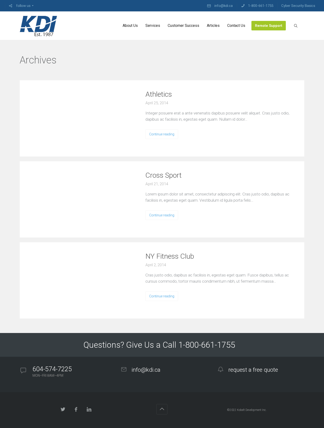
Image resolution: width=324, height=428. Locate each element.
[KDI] (38, 25)
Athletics (158, 94)
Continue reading (161, 134)
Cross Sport (163, 175)
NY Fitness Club (169, 256)
